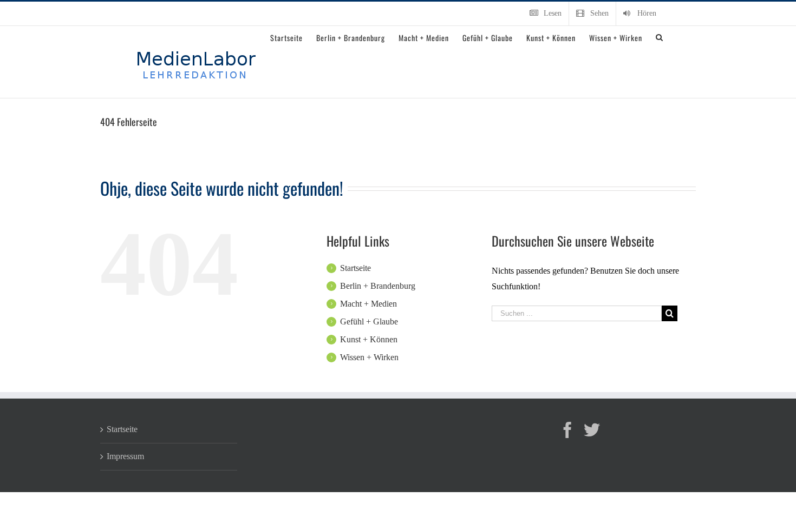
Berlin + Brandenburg (377, 285)
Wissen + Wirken (369, 357)
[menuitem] (546, 13)
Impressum (125, 456)
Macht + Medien (368, 303)
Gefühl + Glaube (369, 321)
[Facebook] (567, 430)
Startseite (355, 268)
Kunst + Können (368, 339)
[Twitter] (592, 430)
